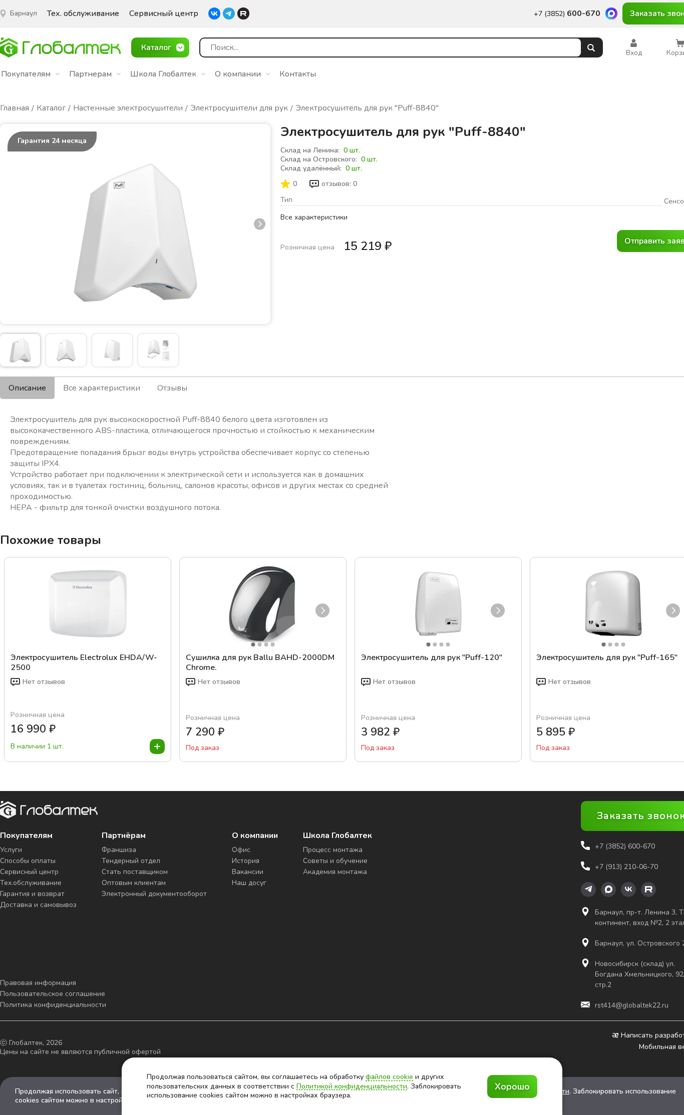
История (245, 861)
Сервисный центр (163, 13)
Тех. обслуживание (83, 13)
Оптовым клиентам (134, 883)
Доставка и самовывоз (38, 905)
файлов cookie (389, 1077)
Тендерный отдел (131, 861)
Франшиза (119, 849)
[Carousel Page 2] (260, 644)
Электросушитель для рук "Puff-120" (431, 657)
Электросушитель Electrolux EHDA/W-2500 (84, 662)
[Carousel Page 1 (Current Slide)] (253, 644)
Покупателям (26, 74)
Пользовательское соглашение (52, 993)
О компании (238, 74)
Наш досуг (249, 883)
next (259, 224)
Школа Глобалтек (163, 74)
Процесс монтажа (333, 849)
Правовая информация (38, 983)
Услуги (11, 849)
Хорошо (512, 1086)
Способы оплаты (28, 861)
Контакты (297, 74)
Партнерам (90, 74)
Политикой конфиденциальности (351, 1086)
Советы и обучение (335, 861)
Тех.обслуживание (31, 883)
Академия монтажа (335, 871)
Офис (241, 849)
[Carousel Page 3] (266, 644)
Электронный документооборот (154, 893)
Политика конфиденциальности (53, 1005)
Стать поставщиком (135, 871)
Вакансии (247, 871)
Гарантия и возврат (32, 893)
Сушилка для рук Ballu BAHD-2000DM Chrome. (260, 662)
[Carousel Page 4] (273, 644)
